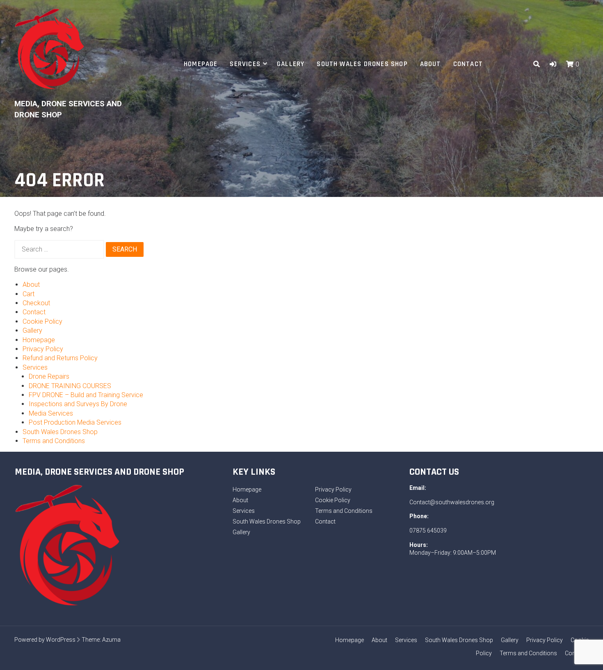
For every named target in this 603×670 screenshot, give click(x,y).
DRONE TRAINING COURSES (70, 386)
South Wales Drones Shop (362, 64)
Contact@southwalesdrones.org (451, 502)
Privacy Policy (43, 349)
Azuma (111, 639)
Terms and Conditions (54, 441)
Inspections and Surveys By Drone (78, 404)
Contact (468, 64)
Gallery (290, 64)
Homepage (201, 64)
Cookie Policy (42, 321)
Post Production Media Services (75, 422)
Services (245, 64)
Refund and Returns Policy (60, 358)
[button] (553, 64)
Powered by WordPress (44, 639)
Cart (28, 294)
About (430, 64)
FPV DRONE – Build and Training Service (86, 395)
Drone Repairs (49, 376)
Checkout (36, 303)
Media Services (51, 413)
